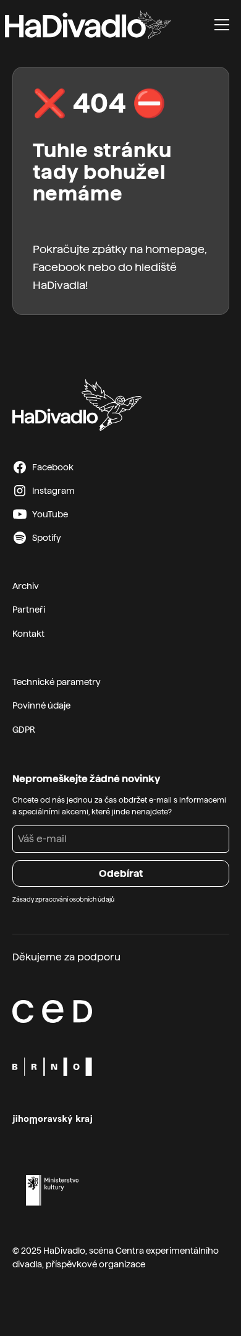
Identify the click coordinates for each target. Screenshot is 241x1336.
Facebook (59, 267)
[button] (222, 25)
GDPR (23, 730)
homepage (175, 249)
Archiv (25, 586)
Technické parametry (56, 682)
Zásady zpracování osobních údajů (63, 899)
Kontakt (28, 634)
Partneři (28, 609)
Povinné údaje (41, 705)
